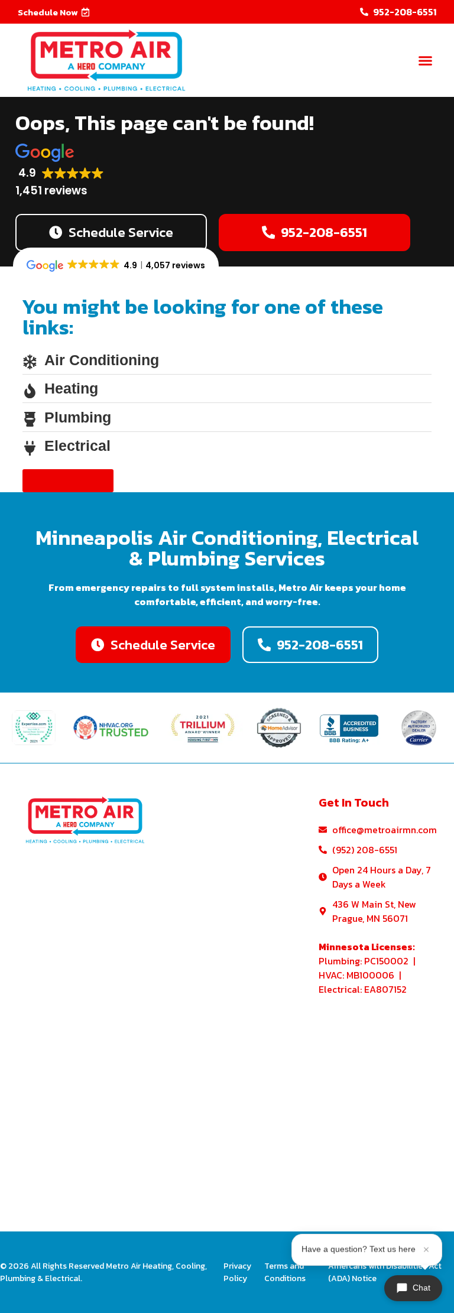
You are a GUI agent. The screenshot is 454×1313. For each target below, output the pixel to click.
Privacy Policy (237, 1272)
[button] (54, 12)
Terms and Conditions (285, 1272)
